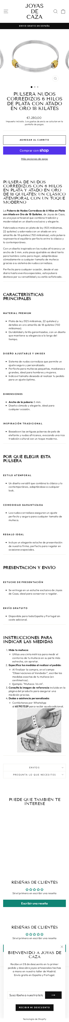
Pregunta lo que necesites (34, 774)
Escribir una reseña (34, 903)
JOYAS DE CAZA (34, 11)
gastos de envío (37, 121)
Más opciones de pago (34, 158)
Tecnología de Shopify (34, 1019)
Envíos (34, 767)
